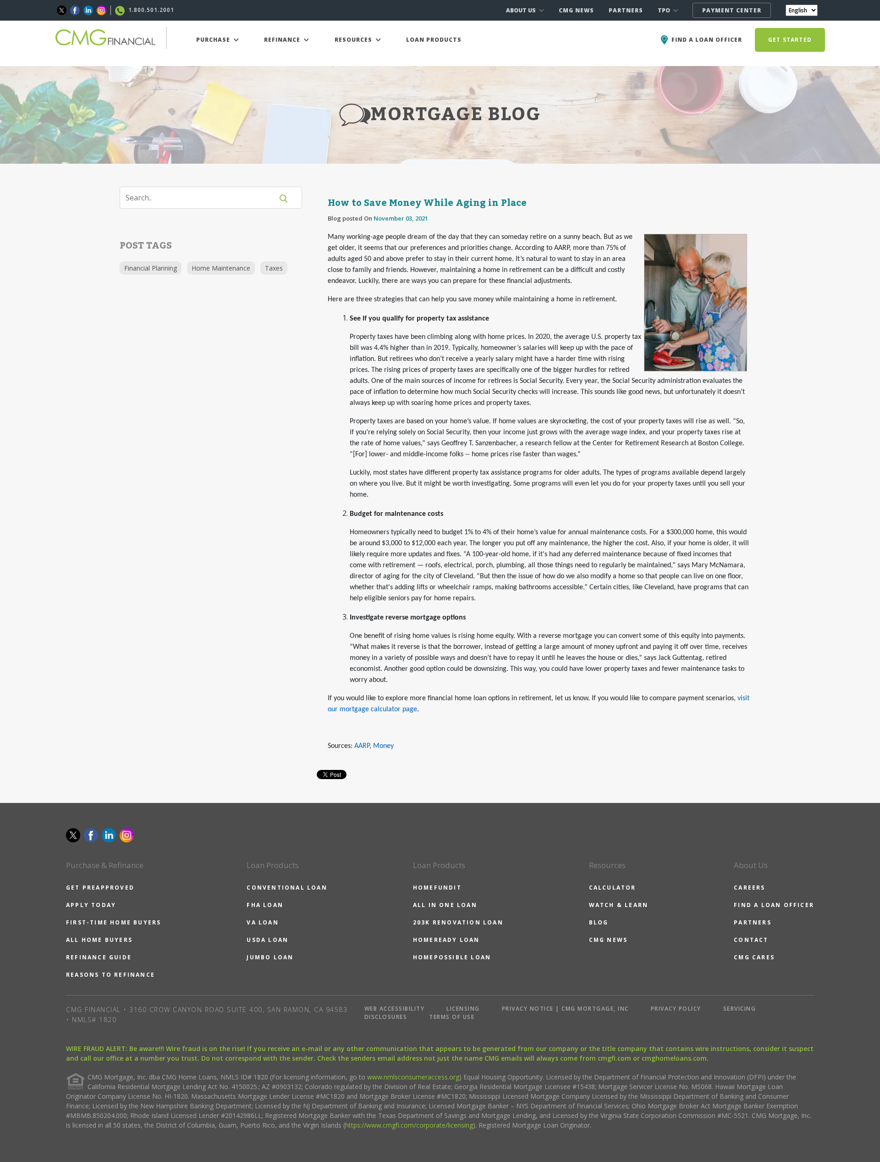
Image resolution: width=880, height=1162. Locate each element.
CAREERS (749, 887)
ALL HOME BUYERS (99, 940)
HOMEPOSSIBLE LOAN (452, 957)
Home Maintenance (221, 268)
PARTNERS (626, 10)
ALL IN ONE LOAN (445, 905)
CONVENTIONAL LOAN (287, 887)
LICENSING (463, 1009)
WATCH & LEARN (619, 905)
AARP (361, 746)
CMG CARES (754, 957)
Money (383, 746)
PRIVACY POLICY (676, 1009)
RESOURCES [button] (354, 40)
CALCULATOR (612, 887)
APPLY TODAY (91, 905)
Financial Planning (150, 268)
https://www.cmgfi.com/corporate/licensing (409, 1125)
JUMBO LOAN (270, 957)
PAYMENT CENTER (731, 10)
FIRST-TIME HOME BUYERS (113, 922)
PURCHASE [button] (214, 40)
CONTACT (751, 940)
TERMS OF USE (451, 1017)
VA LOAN (262, 922)
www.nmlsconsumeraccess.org (413, 1077)
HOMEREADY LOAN (446, 940)
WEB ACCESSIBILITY (394, 1009)
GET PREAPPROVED (100, 887)
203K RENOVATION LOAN (458, 922)
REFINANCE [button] (283, 40)
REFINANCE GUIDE (99, 957)
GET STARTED (790, 40)
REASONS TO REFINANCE (110, 975)
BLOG (599, 922)
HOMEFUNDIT (437, 887)
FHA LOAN (265, 905)
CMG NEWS (576, 10)
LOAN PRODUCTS (434, 40)
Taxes (274, 268)
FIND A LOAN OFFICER (774, 905)
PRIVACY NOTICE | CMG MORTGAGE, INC (565, 1009)
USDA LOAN (267, 940)
